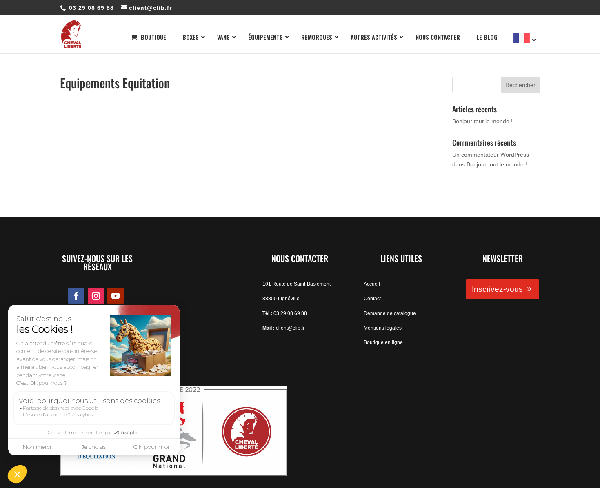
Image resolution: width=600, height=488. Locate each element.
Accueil (372, 284)
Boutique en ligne (383, 342)
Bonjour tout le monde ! (482, 121)
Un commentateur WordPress (490, 154)
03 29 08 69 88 (290, 313)
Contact (372, 299)
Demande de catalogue (390, 313)
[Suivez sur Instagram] (96, 296)
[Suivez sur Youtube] (115, 296)
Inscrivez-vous (497, 289)
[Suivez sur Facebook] (76, 296)
